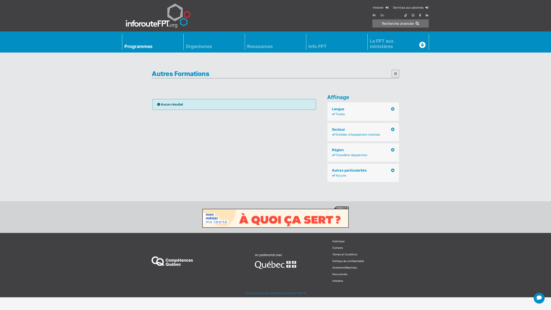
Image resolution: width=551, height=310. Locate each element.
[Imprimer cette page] (395, 73)
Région (349, 152)
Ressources (260, 46)
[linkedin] (427, 15)
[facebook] (420, 15)
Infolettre (337, 280)
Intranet (378, 7)
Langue (338, 111)
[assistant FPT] (539, 298)
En (382, 15)
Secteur (356, 131)
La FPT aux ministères (382, 43)
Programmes (138, 46)
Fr (374, 15)
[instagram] (413, 15)
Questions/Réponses (344, 267)
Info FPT (317, 46)
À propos (337, 247)
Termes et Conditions (344, 254)
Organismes (199, 46)
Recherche (398, 23)
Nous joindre (339, 274)
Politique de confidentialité (348, 261)
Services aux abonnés (408, 7)
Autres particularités (349, 172)
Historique (338, 241)
